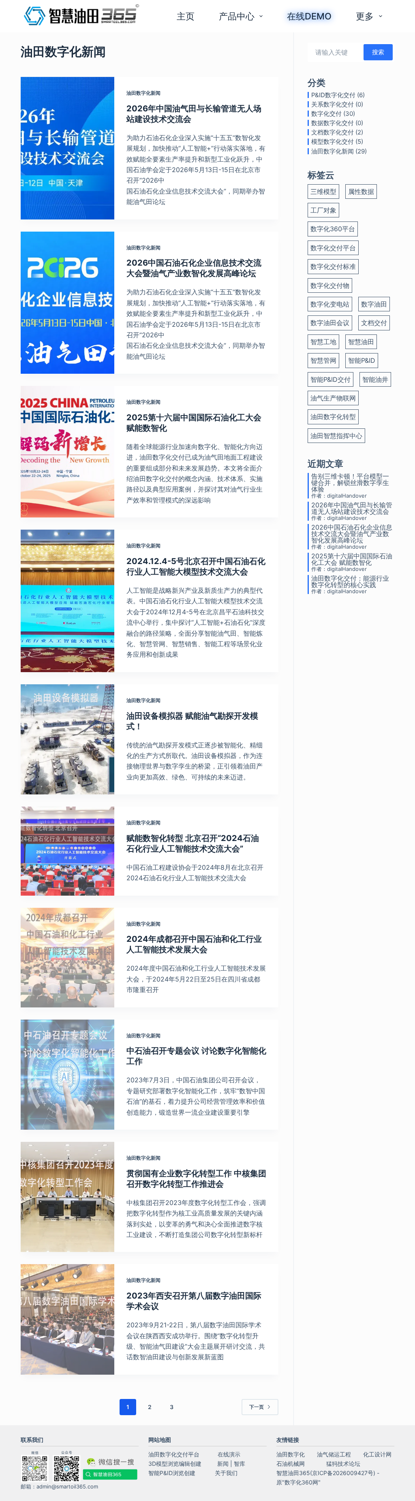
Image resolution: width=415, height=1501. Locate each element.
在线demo (309, 16)
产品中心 (237, 16)
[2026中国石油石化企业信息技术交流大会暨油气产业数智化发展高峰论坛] (67, 303)
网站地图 (159, 1439)
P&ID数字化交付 (333, 95)
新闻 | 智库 (231, 1463)
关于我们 (226, 1472)
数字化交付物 (329, 285)
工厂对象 (323, 210)
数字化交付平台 (333, 248)
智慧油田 (361, 342)
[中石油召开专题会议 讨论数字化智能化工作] (67, 1075)
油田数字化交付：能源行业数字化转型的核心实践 (350, 581)
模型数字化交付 (332, 141)
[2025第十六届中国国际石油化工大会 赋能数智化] (67, 451)
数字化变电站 (329, 304)
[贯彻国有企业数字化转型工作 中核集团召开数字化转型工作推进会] (67, 1197)
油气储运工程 (334, 1454)
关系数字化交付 (332, 104)
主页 (186, 16)
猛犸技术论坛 (343, 1463)
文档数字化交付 (332, 132)
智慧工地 (323, 342)
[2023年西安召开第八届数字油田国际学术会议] (67, 1319)
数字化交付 (326, 113)
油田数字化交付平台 (173, 1454)
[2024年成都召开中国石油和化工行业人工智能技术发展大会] (67, 957)
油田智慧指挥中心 (336, 436)
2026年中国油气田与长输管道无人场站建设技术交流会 (351, 508)
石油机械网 (290, 1463)
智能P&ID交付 (330, 379)
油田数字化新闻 (143, 93)
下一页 (256, 1407)
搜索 (378, 52)
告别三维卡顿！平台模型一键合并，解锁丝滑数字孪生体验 (350, 482)
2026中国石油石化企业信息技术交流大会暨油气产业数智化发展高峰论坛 (351, 533)
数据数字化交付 (332, 123)
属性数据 (361, 191)
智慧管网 (323, 360)
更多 (365, 16)
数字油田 (374, 304)
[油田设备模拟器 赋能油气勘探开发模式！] (67, 739)
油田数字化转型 (333, 417)
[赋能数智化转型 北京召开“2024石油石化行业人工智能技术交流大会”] (67, 851)
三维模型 (323, 191)
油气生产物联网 (333, 398)
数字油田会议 (329, 323)
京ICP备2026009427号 (342, 1472)
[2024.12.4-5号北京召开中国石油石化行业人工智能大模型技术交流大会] (67, 601)
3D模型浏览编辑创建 (174, 1463)
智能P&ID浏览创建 (171, 1472)
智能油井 (375, 379)
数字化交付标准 (333, 266)
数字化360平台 (332, 229)
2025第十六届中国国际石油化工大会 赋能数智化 (351, 559)
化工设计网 (377, 1454)
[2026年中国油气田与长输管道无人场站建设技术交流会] (67, 148)
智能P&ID (361, 360)
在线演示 (229, 1454)
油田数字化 (290, 1454)
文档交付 (374, 323)
